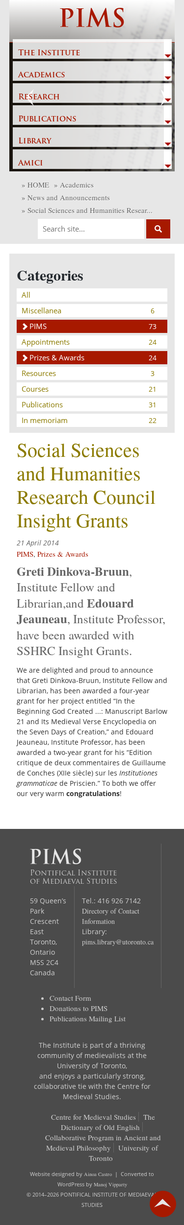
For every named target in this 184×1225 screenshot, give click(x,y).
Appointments (89, 342)
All (26, 295)
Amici (30, 163)
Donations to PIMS (78, 1008)
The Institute (49, 53)
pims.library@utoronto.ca (118, 941)
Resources (88, 373)
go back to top (163, 1204)
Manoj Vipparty (110, 1184)
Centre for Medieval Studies (93, 1117)
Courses (89, 389)
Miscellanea (88, 310)
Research (39, 97)
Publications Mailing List (88, 1018)
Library (34, 141)
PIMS (92, 20)
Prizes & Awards (93, 357)
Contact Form (70, 998)
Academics (41, 75)
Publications (47, 119)
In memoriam (89, 420)
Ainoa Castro (98, 1174)
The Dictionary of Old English (108, 1122)
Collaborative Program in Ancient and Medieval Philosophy (103, 1142)
